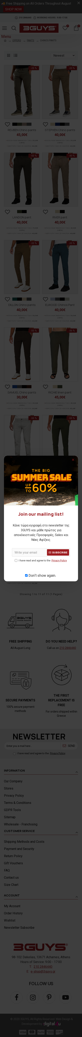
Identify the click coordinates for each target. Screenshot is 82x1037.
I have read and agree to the (43, 560)
